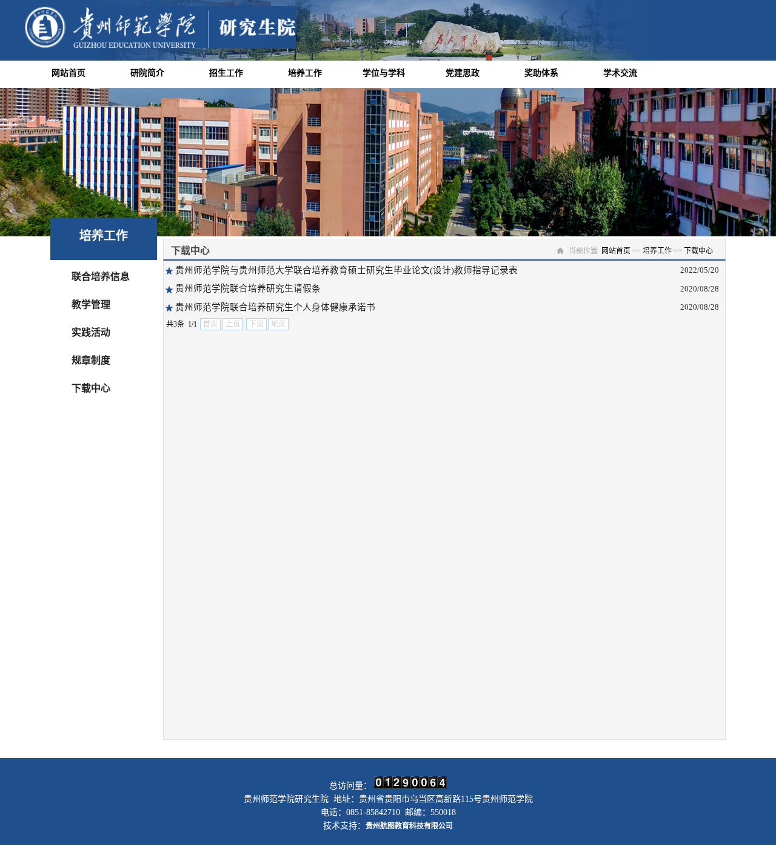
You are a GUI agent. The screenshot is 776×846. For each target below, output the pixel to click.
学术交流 (620, 73)
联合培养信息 (101, 276)
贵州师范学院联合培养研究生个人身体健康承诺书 (275, 307)
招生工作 (226, 73)
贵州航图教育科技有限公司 (409, 826)
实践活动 (91, 332)
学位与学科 (384, 73)
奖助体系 (541, 73)
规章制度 (91, 360)
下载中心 (91, 388)
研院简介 (147, 73)
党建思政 (463, 73)
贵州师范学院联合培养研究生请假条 (248, 288)
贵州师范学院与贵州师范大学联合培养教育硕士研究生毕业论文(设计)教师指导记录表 (346, 270)
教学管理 (91, 304)
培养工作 (305, 73)
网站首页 (68, 73)
